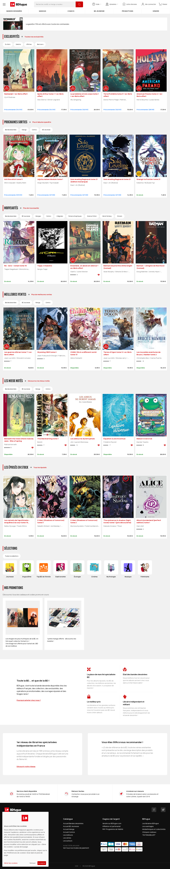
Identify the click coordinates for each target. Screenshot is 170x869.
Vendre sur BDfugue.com (111, 823)
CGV (76, 866)
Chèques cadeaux (149, 832)
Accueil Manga (68, 829)
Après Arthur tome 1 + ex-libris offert (50, 95)
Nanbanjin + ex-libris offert (16, 94)
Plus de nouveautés (31, 208)
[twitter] (163, 809)
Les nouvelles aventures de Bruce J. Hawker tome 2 (149, 353)
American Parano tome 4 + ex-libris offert (150, 95)
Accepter (41, 863)
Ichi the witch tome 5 (13, 179)
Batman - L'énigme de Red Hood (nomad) (150, 266)
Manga (24, 130)
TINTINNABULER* (148, 835)
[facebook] (154, 809)
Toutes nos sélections (11, 556)
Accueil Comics (69, 832)
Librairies (112, 4)
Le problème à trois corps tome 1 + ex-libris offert (84, 95)
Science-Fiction (92, 216)
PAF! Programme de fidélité (112, 829)
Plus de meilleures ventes (41, 294)
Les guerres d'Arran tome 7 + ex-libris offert (18, 353)
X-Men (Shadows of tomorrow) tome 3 (50, 521)
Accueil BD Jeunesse (71, 826)
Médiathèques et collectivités (153, 829)
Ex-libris (7, 44)
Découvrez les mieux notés (39, 381)
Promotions (127, 11)
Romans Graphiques (75, 216)
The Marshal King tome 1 (48, 438)
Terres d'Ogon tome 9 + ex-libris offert (117, 353)
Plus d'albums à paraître (41, 122)
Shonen (119, 216)
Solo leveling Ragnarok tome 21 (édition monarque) (84, 180)
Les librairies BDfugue (150, 823)
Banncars (40, 44)
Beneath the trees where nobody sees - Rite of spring (18, 439)
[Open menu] (4, 4)
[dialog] (25, 839)
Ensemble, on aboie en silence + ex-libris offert (84, 266)
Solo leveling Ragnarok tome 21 (117, 179)
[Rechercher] (79, 4)
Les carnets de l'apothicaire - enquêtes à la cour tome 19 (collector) (17, 522)
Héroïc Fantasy (107, 216)
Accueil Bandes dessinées (73, 823)
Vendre (156, 11)
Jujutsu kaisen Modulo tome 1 (50, 179)
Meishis (18, 44)
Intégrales (60, 216)
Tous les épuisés (39, 467)
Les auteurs (67, 841)
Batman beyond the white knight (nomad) (118, 266)
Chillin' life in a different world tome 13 (83, 353)
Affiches (29, 44)
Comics (71, 11)
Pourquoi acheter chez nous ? (29, 700)
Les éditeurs (68, 835)
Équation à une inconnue (114, 438)
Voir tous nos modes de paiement (76, 848)
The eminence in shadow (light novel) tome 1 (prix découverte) (117, 521)
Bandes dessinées (14, 11)
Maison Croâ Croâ (144, 438)
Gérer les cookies (10, 863)
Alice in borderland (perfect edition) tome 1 (149, 521)
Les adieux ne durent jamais (82, 438)
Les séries (67, 838)
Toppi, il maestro (44, 265)
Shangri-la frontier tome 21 (148, 179)
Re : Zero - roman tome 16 (15, 265)
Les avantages (148, 826)
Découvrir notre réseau (26, 766)
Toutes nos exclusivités (34, 37)
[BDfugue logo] (18, 4)
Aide (97, 4)
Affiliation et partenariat (111, 826)
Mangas (42, 11)
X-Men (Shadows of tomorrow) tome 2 (83, 521)
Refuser (33, 863)
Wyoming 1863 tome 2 (46, 352)
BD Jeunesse (99, 11)
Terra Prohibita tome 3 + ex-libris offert (118, 95)
